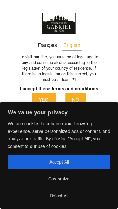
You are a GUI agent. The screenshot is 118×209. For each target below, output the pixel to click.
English (71, 45)
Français (47, 45)
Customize (59, 178)
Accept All (59, 162)
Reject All (59, 195)
